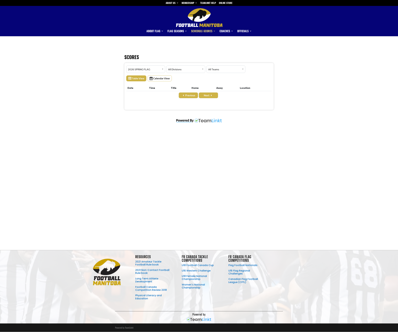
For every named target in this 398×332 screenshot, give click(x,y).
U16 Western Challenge (196, 270)
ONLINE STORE (225, 3)
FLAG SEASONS (175, 31)
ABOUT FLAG (153, 31)
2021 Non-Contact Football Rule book (152, 271)
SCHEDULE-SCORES (201, 31)
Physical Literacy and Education (148, 297)
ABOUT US (171, 3)
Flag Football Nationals (242, 265)
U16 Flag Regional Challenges (239, 272)
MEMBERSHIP (188, 3)
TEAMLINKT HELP (208, 3)
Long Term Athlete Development (146, 280)
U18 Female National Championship (194, 277)
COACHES (225, 31)
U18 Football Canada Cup (198, 265)
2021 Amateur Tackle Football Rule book (148, 263)
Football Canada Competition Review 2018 (151, 288)
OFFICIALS (243, 31)
